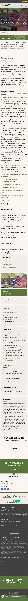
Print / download (9, 299)
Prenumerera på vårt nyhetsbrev (13, 596)
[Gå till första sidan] (5, 5)
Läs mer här (24, 1)
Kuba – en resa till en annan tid (7, 571)
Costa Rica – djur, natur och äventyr (8, 569)
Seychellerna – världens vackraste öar (8, 565)
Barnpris (16, 36)
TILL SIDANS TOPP (14, 476)
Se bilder (4, 28)
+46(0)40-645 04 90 (7, 483)
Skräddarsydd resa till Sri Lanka (7, 559)
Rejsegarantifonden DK (14, 533)
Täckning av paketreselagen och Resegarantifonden (12, 359)
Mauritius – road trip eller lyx (6, 567)
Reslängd (3, 32)
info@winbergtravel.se (11, 523)
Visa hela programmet (22, 93)
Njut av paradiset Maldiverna (6, 561)
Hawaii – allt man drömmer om (7, 575)
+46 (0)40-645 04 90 (15, 521)
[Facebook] (2, 489)
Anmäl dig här (14, 469)
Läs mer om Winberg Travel (20, 515)
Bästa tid (5, 292)
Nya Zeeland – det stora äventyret (8, 573)
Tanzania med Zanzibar (5, 563)
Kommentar (3, 34)
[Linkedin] (5, 489)
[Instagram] (8, 489)
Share (6, 302)
